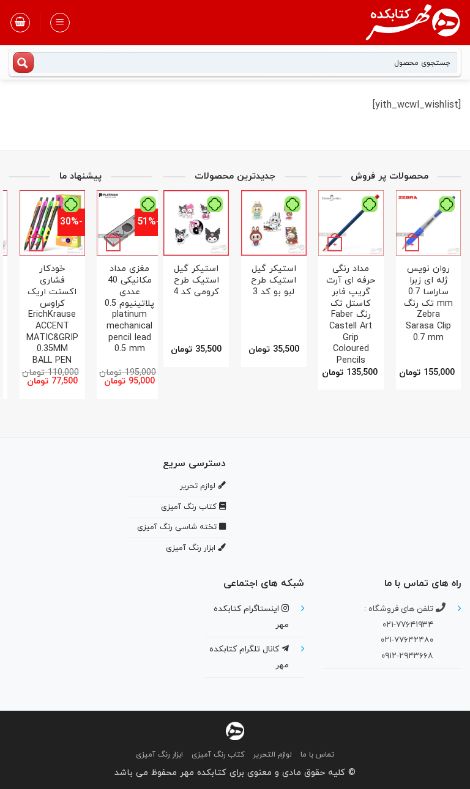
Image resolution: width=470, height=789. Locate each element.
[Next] (322, 288)
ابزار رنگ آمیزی (159, 754)
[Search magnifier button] (23, 62)
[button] (60, 22)
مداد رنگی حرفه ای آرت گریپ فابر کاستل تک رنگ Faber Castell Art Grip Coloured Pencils (408, 315)
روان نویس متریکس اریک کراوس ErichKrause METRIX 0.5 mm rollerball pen (41, 304)
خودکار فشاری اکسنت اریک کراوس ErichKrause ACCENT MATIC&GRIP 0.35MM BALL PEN (118, 315)
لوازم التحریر (272, 754)
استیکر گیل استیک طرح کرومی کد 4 (254, 281)
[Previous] (449, 288)
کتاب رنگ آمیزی (218, 754)
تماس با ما (317, 754)
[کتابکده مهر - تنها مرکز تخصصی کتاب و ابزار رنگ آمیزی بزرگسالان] (235, 730)
